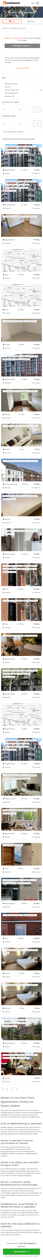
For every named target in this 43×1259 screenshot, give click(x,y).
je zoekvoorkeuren (16, 38)
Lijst (13, 21)
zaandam (20, 1097)
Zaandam (22, 28)
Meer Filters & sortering (15, 132)
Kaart (32, 21)
